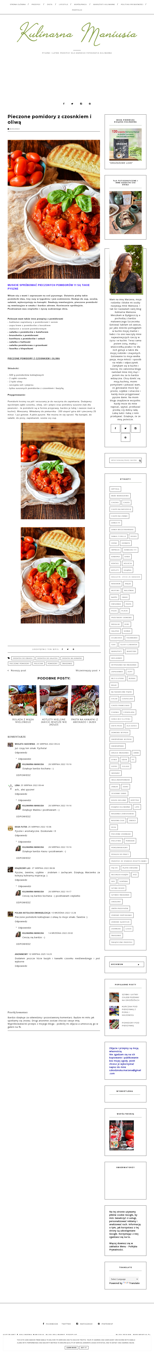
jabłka (114, 787)
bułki (114, 685)
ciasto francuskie (120, 705)
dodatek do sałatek (47, 658)
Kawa (127, 557)
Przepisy (36, 4)
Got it (84, 1347)
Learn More (71, 1347)
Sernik (127, 631)
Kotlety (115, 570)
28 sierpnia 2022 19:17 (59, 891)
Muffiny (115, 590)
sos (113, 881)
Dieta (49, 4)
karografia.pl (142, 1334)
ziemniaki (116, 929)
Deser (134, 536)
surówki (123, 881)
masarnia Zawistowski (122, 814)
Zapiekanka (117, 672)
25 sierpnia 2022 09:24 (48, 744)
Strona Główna (18, 4)
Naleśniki (129, 590)
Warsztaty (116, 651)
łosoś (128, 929)
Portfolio (77, 10)
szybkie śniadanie (120, 895)
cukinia (115, 712)
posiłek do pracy (120, 854)
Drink (114, 543)
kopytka (135, 800)
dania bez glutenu (120, 719)
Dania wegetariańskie (122, 530)
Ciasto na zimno (119, 516)
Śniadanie (67, 664)
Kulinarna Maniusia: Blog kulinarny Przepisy (48, 1334)
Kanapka (115, 557)
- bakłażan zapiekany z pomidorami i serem (33, 322)
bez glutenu (117, 678)
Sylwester (116, 638)
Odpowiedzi (24, 758)
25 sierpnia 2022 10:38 (39, 827)
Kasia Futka (21, 827)
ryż (135, 875)
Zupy (130, 672)
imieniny (115, 773)
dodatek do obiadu (23, 658)
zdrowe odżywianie (121, 915)
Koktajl (115, 563)
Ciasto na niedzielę (121, 509)
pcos (113, 827)
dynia (114, 760)
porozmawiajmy (119, 848)
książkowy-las (23, 868)
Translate (134, 1283)
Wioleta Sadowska (25, 744)
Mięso (128, 584)
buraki (132, 678)
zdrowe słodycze (120, 922)
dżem (124, 760)
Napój (114, 597)
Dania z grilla (118, 536)
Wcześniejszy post (87, 670)
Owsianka (116, 604)
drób (136, 753)
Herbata (126, 543)
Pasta (128, 604)
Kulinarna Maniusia (33, 764)
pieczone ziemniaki (121, 834)
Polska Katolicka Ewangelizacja (33, 913)
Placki (124, 611)
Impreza (115, 550)
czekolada (128, 712)
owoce (132, 820)
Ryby (127, 624)
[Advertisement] (77, 79)
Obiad (125, 597)
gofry (114, 766)
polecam (38, 664)
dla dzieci (132, 726)
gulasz (125, 766)
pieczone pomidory (19, 664)
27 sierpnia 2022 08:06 (43, 868)
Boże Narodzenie (120, 496)
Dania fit (115, 523)
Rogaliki (115, 624)
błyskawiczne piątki (121, 692)
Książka (127, 570)
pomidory (53, 664)
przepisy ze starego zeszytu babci (129, 861)
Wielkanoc (116, 658)
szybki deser (117, 888)
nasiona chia (117, 820)
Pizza (114, 611)
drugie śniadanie (120, 753)
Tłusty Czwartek (128, 645)
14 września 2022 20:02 (60, 933)
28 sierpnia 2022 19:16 (59, 764)
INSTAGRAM (86, 1324)
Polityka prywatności (132, 4)
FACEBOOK (52, 1324)
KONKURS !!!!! (130, 550)
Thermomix (132, 638)
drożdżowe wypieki (121, 739)
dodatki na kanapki (72, 658)
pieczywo (116, 841)
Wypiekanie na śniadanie (124, 665)
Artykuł (115, 489)
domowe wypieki (119, 733)
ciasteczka (127, 699)
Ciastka (115, 503)
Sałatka (115, 631)
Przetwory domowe (121, 618)
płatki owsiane (130, 868)
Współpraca (80, 4)
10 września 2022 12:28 (63, 913)
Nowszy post (18, 670)
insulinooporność (120, 780)
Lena (17, 785)
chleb (114, 699)
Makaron (115, 584)
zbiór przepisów (119, 908)
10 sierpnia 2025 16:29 (40, 954)
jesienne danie (118, 793)
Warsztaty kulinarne (104, 4)
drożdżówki (117, 746)
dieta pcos (116, 726)
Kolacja (128, 563)
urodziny (116, 902)
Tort (113, 645)
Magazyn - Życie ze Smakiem (125, 577)
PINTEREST (107, 1324)
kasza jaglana (118, 800)
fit (133, 760)
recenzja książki (119, 875)
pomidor (130, 841)
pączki (114, 868)
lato (137, 807)
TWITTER (66, 1324)
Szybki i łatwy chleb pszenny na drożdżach (130, 997)
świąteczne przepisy (121, 942)
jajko (125, 787)
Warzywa (131, 651)
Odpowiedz (21, 752)
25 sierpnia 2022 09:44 (32, 785)
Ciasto (126, 503)
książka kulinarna (120, 807)
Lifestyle (63, 4)
